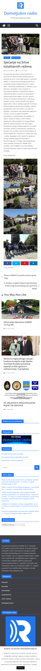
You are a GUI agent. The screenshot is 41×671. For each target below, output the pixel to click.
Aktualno (7, 57)
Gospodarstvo (6, 595)
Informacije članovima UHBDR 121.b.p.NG (18, 323)
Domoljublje (6, 590)
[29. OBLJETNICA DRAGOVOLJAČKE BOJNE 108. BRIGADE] (20, 381)
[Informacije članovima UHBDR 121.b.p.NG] (20, 301)
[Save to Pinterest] (25, 263)
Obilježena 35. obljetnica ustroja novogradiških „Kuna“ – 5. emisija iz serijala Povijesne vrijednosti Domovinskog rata (20, 506)
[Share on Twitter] (16, 263)
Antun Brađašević (10, 70)
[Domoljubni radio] (4, 25)
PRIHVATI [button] (20, 668)
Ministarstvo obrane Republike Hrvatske (15, 457)
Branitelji (5, 586)
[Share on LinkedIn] (33, 263)
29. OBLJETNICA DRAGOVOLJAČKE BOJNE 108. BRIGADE (19, 404)
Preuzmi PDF (8, 268)
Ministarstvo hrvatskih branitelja (12, 454)
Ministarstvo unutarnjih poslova (12, 460)
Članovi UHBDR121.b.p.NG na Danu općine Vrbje (20, 276)
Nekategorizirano (7, 603)
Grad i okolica (16, 57)
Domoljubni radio (20, 13)
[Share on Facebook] (8, 263)
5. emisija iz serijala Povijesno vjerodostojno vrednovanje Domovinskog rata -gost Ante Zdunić (20, 286)
